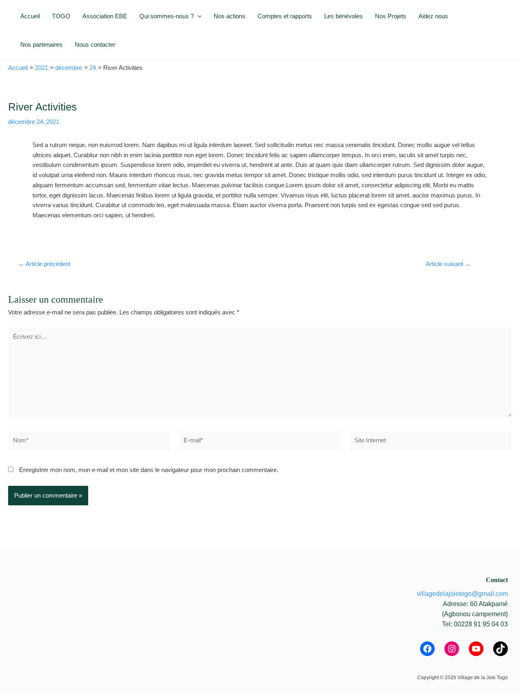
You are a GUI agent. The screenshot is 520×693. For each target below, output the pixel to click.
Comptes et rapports (285, 16)
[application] (198, 16)
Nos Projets (390, 16)
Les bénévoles (343, 16)
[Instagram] (451, 648)
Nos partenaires (41, 44)
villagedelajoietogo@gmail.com (462, 593)
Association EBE (104, 16)
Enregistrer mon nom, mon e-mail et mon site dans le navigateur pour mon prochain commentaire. (148, 469)
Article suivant (448, 264)
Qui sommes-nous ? (166, 16)
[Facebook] (427, 648)
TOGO (61, 16)
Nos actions (229, 16)
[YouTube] (476, 648)
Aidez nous (433, 16)
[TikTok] (500, 648)
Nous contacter (95, 44)
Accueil (30, 16)
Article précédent (44, 264)
